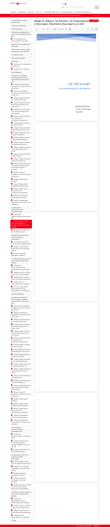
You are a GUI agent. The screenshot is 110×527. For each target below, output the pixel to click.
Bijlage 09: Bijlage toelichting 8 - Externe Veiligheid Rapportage (21, 138)
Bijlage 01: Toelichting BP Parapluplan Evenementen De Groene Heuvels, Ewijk (21, 93)
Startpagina (13, 12)
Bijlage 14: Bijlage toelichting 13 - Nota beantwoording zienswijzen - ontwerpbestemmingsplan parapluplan (21, 166)
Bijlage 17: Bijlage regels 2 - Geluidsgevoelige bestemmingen (20, 185)
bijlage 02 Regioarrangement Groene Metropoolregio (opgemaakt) (21, 278)
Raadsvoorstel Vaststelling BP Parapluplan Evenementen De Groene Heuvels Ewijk (21, 86)
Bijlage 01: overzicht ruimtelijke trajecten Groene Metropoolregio (21, 506)
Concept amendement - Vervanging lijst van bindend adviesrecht (18, 480)
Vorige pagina (94, 20)
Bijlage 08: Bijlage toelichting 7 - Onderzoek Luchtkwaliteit (21, 133)
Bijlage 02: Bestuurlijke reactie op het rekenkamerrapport (20, 231)
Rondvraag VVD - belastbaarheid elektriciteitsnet (21, 65)
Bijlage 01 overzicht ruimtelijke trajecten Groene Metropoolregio (20, 273)
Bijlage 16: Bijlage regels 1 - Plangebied (20, 180)
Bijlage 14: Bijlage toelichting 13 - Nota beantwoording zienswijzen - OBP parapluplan (21, 387)
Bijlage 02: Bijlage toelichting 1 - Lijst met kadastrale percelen (21, 99)
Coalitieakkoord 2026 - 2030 (51, 12)
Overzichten (30, 12)
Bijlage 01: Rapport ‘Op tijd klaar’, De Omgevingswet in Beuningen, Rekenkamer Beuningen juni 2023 (20, 224)
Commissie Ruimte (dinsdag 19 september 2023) (39, 15)
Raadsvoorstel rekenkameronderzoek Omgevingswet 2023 (21, 216)
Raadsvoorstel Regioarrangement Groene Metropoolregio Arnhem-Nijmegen (20, 267)
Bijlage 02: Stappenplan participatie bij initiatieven (18, 254)
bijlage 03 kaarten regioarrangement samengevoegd (20, 283)
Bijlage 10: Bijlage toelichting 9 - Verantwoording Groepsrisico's (21, 143)
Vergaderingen (22, 12)
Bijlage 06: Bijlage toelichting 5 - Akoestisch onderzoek (21, 124)
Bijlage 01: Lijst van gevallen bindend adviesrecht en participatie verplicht (20, 248)
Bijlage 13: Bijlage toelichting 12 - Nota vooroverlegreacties (21, 160)
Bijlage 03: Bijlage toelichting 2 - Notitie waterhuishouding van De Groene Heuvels (21, 104)
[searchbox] (77, 7)
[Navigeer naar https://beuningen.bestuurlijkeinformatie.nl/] (18, 6)
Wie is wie (39, 12)
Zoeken (63, 4)
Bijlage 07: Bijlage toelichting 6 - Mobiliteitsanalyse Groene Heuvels (21, 129)
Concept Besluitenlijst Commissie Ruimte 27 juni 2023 (19, 40)
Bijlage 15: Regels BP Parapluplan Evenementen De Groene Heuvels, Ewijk (21, 174)
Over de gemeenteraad (66, 12)
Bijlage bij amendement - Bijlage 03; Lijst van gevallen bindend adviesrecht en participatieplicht (21, 486)
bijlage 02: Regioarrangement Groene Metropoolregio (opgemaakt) (21, 511)
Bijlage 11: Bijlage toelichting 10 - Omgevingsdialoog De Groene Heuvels (21, 149)
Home (20, 15)
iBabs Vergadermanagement (82, 525)
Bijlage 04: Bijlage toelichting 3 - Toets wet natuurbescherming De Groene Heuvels (21, 111)
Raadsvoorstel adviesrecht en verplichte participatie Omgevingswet (21, 243)
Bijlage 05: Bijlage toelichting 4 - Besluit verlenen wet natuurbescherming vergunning (21, 118)
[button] (97, 7)
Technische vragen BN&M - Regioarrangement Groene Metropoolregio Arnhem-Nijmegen (20, 288)
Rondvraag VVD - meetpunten (22, 69)
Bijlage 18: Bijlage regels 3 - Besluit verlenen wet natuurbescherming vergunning (20, 190)
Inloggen (95, 525)
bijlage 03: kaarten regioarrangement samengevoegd (20, 516)
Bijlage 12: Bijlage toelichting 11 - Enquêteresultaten (21, 155)
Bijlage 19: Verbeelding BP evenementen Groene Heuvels (19, 196)
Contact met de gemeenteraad (82, 12)
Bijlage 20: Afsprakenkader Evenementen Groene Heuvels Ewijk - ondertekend (21, 202)
